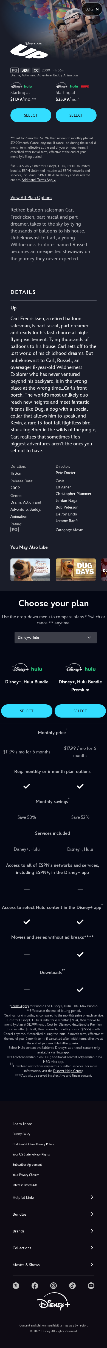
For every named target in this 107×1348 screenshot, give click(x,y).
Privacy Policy (21, 1134)
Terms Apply (20, 1006)
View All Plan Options (31, 197)
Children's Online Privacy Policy (33, 1144)
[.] (16, 1285)
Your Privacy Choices (26, 1175)
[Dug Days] (76, 569)
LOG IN (92, 9)
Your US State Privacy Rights (31, 1154)
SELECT (31, 115)
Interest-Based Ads (25, 1185)
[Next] (97, 569)
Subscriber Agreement (27, 1165)
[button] (53, 1197)
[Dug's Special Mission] (30, 569)
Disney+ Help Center (67, 1071)
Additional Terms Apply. (39, 180)
